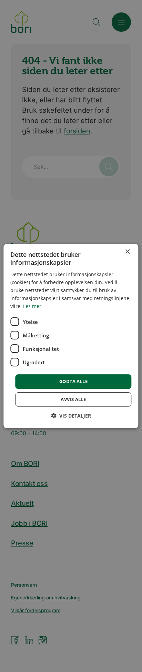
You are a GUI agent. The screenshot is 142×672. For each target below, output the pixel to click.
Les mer (32, 306)
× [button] (127, 251)
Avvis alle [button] (73, 399)
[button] (71, 416)
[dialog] (70, 336)
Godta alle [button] (73, 381)
